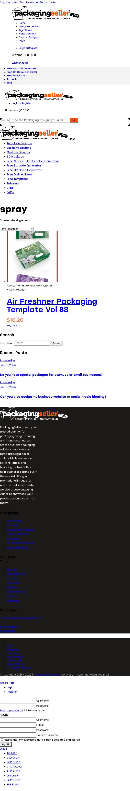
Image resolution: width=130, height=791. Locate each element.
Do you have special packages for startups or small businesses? (51, 374)
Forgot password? (11, 710)
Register (12, 691)
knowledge (7, 360)
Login (10, 687)
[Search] (74, 120)
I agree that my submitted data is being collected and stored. (41, 739)
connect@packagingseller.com (21, 618)
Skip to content (9, 2)
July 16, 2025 (8, 365)
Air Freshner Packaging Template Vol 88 (52, 305)
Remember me (36, 710)
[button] (29, 285)
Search (4, 120)
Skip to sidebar (29, 2)
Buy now (12, 325)
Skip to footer (48, 2)
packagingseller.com (47, 675)
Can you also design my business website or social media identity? (53, 396)
